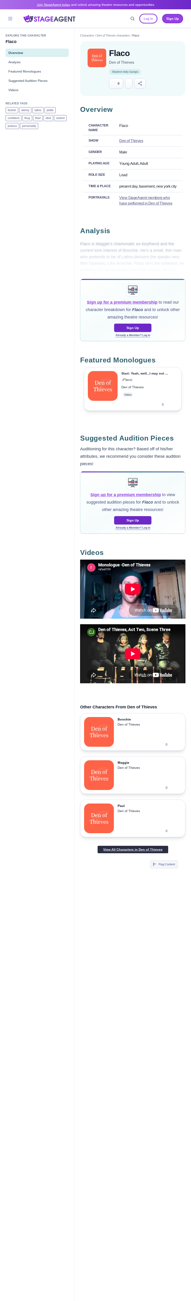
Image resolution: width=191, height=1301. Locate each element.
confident (13, 118)
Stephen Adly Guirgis (125, 71)
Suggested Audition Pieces (28, 81)
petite (50, 110)
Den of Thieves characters (113, 35)
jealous (12, 126)
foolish (12, 110)
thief (38, 118)
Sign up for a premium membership (122, 302)
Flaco (127, 380)
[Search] (132, 18)
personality (29, 126)
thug (27, 118)
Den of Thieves (121, 62)
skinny (25, 110)
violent (60, 118)
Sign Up (132, 328)
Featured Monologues (24, 71)
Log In (148, 18)
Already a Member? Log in (133, 335)
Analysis (14, 62)
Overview (15, 53)
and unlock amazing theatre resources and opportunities (95, 5)
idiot (48, 118)
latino (37, 110)
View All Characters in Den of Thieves (133, 849)
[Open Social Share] (140, 83)
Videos (13, 90)
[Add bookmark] (170, 404)
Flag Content (167, 864)
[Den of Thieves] (97, 58)
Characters (87, 35)
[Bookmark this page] (128, 83)
